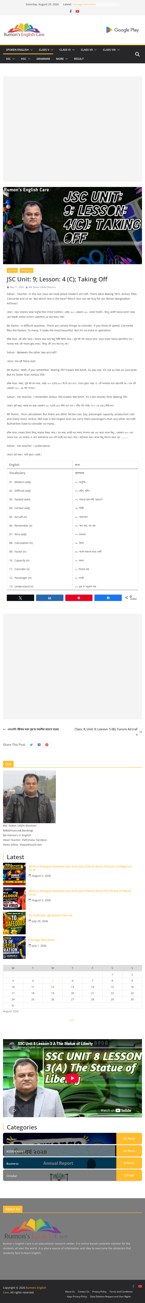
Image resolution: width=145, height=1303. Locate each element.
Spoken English (17, 49)
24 (129, 1151)
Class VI (65, 49)
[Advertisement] (72, 102)
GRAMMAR (43, 58)
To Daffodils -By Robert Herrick (92, 4)
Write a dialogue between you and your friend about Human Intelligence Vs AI (80, 868)
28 (129, 1138)
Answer (11, 1139)
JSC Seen (12, 270)
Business (12, 1163)
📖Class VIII (26, 270)
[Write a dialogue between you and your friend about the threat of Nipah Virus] (14, 898)
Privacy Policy (99, 1291)
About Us (70, 1291)
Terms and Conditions (121, 1291)
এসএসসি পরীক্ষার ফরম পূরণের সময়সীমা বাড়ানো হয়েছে (33, 729)
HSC (23, 58)
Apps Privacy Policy (77, 1296)
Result (79, 58)
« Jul (71, 1020)
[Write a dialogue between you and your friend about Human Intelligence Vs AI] (14, 874)
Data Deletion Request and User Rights (110, 1296)
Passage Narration (42, 940)
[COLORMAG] (35, 1219)
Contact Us (83, 1291)
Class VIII (109, 49)
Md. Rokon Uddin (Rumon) (42, 287)
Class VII (87, 49)
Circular (11, 1176)
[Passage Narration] (14, 947)
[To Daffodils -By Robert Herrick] (14, 923)
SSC (8, 58)
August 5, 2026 (41, 875)
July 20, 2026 (40, 921)
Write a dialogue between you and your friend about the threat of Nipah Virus (80, 892)
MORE (60, 58)
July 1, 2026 (39, 945)
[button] (31, 49)
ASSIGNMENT (15, 1151)
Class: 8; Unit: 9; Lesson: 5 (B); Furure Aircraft (106, 732)
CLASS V (44, 49)
